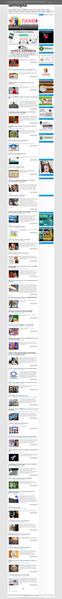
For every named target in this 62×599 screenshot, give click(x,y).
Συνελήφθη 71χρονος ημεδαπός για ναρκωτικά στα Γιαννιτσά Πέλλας (22, 127)
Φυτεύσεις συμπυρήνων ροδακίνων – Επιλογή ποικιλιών (21, 69)
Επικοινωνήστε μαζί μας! (14, 26)
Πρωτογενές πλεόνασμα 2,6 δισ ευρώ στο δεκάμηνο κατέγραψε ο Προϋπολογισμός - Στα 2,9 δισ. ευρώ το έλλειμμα (23, 212)
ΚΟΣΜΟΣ (19, 57)
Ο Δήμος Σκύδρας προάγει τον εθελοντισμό (18, 140)
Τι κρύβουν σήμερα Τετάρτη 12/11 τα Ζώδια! (18, 423)
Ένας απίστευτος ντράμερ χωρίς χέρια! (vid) (18, 56)
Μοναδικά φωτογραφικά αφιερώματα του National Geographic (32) (22, 297)
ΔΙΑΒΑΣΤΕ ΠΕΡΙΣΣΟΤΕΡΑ (33, 62)
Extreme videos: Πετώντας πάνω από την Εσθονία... (19, 533)
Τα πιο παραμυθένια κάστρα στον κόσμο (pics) (18, 574)
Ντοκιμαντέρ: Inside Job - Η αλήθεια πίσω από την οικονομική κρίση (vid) (23, 97)
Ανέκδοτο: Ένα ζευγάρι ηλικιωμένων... (17, 226)
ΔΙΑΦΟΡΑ (14, 424)
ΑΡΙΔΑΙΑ (17, 70)
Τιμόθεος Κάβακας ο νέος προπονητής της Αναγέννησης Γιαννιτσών (21, 83)
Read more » (10, 67)
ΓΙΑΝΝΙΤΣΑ (20, 70)
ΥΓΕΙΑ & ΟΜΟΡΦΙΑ (18, 548)
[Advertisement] (46, 22)
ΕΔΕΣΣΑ (23, 70)
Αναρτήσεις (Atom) (15, 591)
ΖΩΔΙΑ (17, 424)
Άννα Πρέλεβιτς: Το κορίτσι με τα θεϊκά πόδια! (18, 520)
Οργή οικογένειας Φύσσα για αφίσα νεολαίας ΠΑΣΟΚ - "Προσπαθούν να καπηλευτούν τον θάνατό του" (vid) (20, 311)
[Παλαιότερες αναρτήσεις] (37, 589)
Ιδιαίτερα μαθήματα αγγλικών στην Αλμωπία (18, 252)
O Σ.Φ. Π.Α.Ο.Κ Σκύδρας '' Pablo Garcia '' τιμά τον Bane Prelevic (21, 324)
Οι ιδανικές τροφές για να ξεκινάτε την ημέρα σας (19, 547)
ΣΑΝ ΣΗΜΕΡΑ (18, 479)
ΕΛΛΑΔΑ (28, 70)
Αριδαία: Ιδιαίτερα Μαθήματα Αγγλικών (17, 153)
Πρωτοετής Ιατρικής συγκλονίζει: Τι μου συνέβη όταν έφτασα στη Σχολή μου (23, 281)
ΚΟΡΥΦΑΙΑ (41, 14)
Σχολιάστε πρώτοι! (26, 57)
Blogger (37, 595)
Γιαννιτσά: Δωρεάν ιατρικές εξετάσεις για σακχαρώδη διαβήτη (22, 368)
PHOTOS (19, 298)
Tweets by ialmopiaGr (42, 244)
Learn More (50, 2)
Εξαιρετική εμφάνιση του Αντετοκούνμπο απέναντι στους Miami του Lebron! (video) (22, 267)
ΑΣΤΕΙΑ (14, 227)
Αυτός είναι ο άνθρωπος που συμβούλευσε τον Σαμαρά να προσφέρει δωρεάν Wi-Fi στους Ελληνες (21, 181)
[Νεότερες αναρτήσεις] (9, 589)
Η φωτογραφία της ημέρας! (14, 507)
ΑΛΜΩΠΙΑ (14, 70)
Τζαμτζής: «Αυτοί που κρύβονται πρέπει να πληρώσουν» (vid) (22, 436)
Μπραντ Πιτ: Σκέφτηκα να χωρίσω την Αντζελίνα (19, 239)
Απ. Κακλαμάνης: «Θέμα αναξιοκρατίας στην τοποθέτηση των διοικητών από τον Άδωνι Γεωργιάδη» (22, 112)
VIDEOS (22, 57)
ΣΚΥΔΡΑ (31, 70)
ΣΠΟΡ (22, 268)
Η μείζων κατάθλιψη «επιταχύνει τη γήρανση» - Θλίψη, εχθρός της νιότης (23, 450)
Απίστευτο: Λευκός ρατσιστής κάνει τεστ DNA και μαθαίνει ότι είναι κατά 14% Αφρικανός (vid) (23, 339)
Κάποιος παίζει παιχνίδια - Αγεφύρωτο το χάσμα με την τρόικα (22, 382)
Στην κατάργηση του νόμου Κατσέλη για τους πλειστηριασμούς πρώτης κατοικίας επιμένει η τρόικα (22, 464)
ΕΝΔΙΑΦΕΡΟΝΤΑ (15, 57)
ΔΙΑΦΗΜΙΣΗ (46, 14)
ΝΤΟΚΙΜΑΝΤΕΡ (20, 99)
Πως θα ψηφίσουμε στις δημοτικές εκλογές (18, 395)
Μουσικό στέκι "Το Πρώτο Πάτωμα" (16, 166)
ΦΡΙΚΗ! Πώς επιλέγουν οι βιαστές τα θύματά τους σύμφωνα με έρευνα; (22, 561)
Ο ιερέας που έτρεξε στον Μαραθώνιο (17, 195)
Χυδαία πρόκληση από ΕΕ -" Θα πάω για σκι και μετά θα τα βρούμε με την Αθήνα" (21, 492)
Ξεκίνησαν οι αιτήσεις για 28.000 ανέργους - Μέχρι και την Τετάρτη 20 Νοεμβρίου (23, 409)
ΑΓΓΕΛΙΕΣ (51, 14)
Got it (54, 2)
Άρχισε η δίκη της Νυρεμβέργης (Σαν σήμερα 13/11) (19, 478)
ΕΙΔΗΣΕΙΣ (25, 70)
